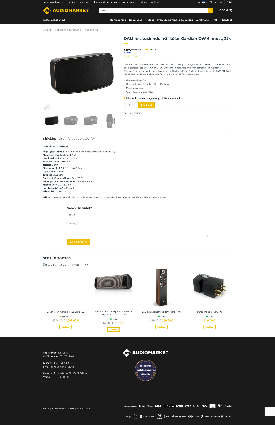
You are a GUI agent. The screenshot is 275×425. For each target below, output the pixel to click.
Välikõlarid (91, 29)
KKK (214, 20)
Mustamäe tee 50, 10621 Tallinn (70, 373)
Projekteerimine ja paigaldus (175, 20)
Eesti (199, 2)
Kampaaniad (118, 20)
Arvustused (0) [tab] (83, 138)
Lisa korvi (146, 105)
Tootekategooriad (54, 20)
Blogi (151, 20)
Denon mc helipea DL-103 (209, 312)
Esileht (47, 29)
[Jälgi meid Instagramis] (230, 2)
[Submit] (210, 10)
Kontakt (227, 20)
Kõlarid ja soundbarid (68, 29)
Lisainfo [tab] (64, 138)
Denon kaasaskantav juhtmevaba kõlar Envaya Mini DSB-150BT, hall (113, 313)
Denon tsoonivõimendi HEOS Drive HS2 (65, 312)
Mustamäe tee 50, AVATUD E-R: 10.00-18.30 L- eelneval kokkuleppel (127, 2)
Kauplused (135, 20)
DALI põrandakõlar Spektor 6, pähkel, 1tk (161, 312)
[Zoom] (47, 107)
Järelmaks (202, 20)
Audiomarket (84, 408)
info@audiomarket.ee (57, 2)
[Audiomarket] (66, 10)
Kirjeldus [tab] (50, 138)
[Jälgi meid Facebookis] (227, 2)
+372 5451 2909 (81, 2)
